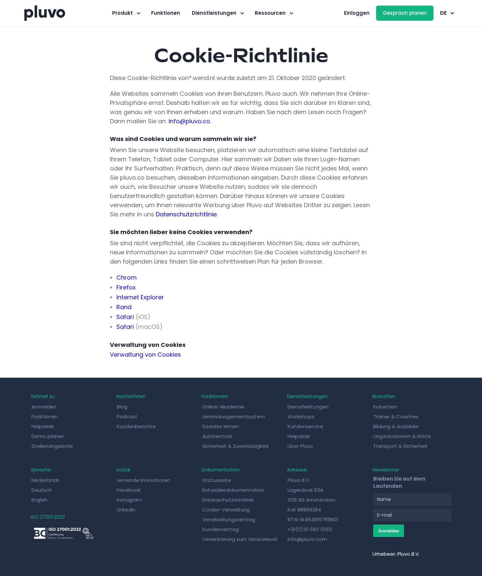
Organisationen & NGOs (402, 436)
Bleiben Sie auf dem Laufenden (399, 482)
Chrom (126, 277)
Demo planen (47, 436)
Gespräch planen (405, 13)
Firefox (126, 287)
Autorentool (217, 436)
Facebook (129, 490)
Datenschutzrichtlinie (186, 214)
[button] (126, 13)
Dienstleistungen (308, 406)
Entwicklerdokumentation (233, 490)
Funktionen (165, 13)
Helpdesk (42, 426)
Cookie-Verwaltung (226, 509)
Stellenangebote (52, 446)
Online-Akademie (223, 406)
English (39, 499)
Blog (122, 406)
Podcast (127, 416)
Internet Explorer (140, 297)
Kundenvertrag (220, 529)
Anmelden (43, 406)
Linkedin (126, 509)
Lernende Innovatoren (143, 480)
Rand (123, 307)
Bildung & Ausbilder (396, 426)
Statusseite (216, 480)
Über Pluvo (300, 446)
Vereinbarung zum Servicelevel (239, 539)
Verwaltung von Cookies (145, 354)
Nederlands (45, 480)
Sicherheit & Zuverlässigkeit (235, 446)
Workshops (301, 416)
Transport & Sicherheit (400, 446)
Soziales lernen (220, 426)
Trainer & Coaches (395, 416)
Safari (125, 317)
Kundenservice (305, 426)
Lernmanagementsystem (233, 416)
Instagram (129, 499)
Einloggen (357, 13)
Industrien (385, 406)
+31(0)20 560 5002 (310, 529)
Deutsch (41, 490)
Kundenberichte (136, 426)
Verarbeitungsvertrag (228, 519)
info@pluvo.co (189, 121)
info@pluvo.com (307, 539)
